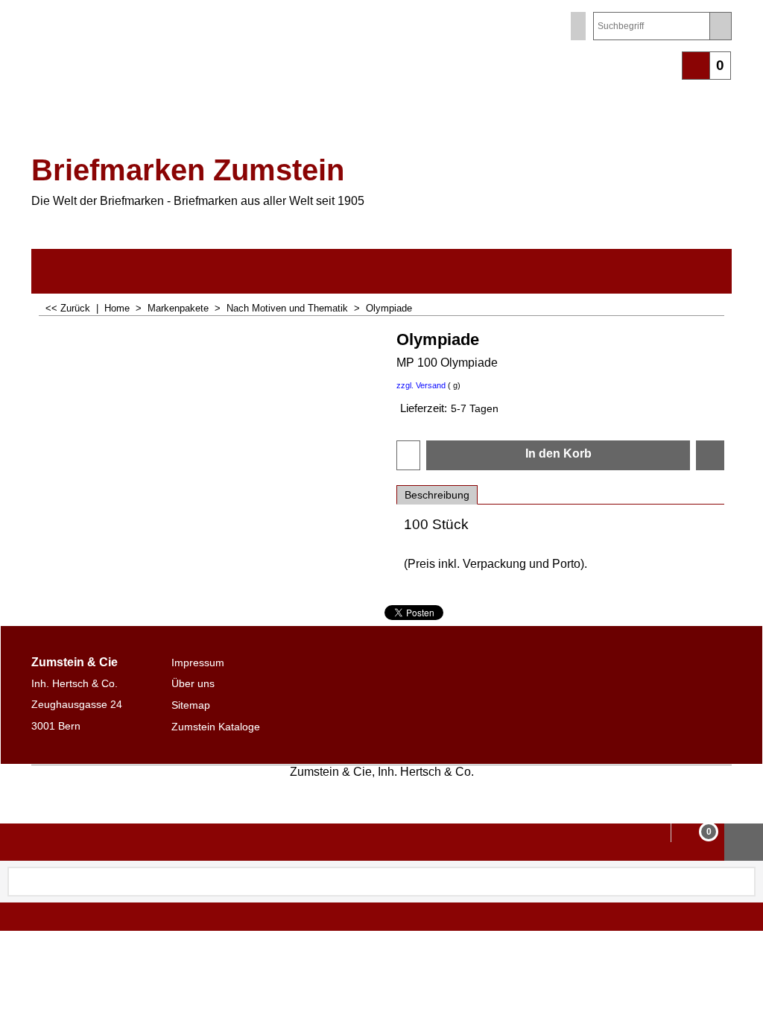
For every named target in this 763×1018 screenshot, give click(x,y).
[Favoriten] (710, 455)
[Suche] (720, 26)
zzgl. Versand (421, 385)
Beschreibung (437, 495)
